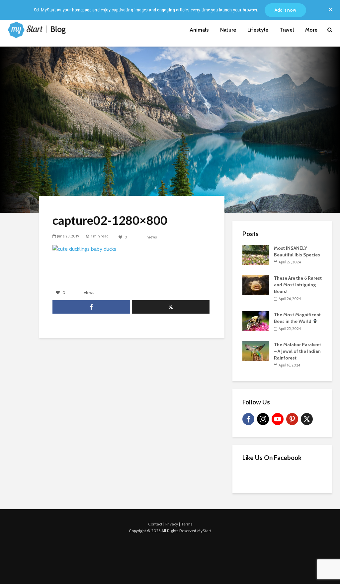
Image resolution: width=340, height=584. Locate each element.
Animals (199, 30)
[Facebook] (248, 419)
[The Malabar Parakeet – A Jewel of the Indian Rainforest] (255, 351)
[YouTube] (278, 419)
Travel (287, 30)
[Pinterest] (292, 419)
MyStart (204, 530)
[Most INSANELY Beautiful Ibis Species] (255, 254)
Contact (155, 523)
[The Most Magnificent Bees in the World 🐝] (255, 321)
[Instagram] (263, 419)
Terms (186, 523)
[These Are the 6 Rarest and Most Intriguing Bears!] (255, 284)
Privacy (171, 523)
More (311, 30)
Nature (228, 30)
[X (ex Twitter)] (307, 419)
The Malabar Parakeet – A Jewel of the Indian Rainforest (297, 351)
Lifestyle (257, 30)
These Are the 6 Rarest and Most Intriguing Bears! (298, 284)
